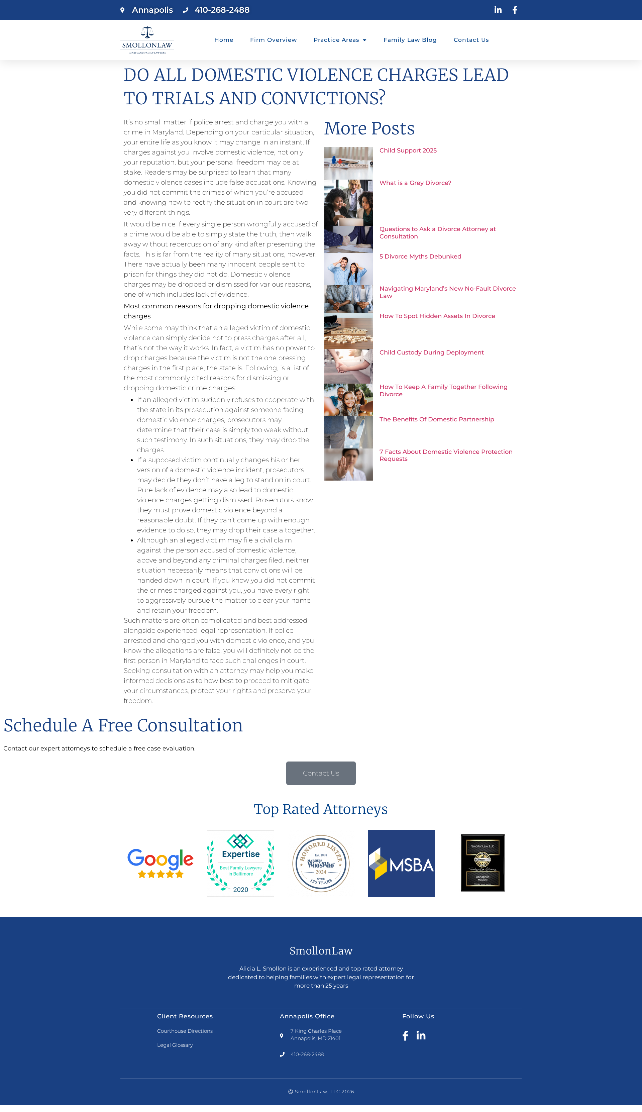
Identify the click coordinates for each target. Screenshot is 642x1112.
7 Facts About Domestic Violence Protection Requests (446, 455)
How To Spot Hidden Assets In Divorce (437, 316)
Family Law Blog (410, 39)
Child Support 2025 (408, 150)
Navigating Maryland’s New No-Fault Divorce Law (448, 292)
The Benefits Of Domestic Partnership (437, 419)
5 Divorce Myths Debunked (420, 256)
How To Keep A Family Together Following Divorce (444, 390)
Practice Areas (336, 39)
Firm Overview (273, 39)
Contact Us (471, 39)
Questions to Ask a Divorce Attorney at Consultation (438, 232)
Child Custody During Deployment (432, 352)
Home (223, 39)
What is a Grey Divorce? (415, 183)
